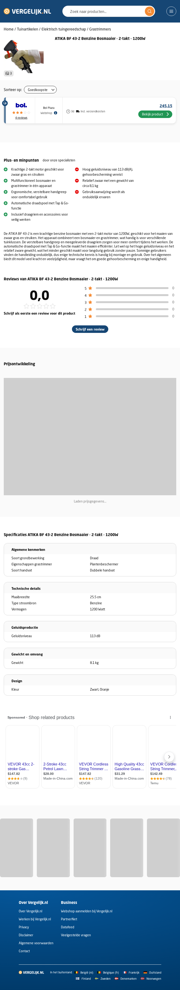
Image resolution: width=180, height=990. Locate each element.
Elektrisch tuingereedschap (63, 29)
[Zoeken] (149, 11)
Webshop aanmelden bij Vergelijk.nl (86, 911)
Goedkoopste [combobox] (38, 90)
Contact (24, 951)
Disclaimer (26, 935)
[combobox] (108, 11)
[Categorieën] (171, 11)
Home (9, 29)
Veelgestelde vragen (76, 935)
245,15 (166, 105)
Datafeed (67, 927)
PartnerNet (69, 919)
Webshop (46, 113)
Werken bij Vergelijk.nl (35, 919)
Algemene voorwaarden (36, 943)
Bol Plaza (48, 108)
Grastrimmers (100, 29)
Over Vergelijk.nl (30, 911)
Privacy (24, 927)
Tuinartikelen (27, 29)
